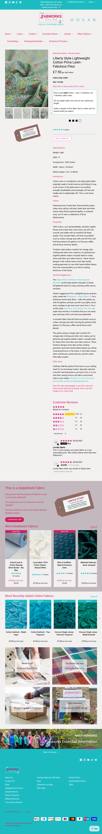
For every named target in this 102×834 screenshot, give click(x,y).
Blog (39, 781)
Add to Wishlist (62, 138)
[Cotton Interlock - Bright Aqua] (16, 614)
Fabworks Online (60, 53)
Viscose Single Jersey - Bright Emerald (89, 633)
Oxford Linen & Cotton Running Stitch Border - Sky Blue (16, 566)
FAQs (7, 785)
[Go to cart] (94, 20)
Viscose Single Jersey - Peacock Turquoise (64, 633)
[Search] (83, 20)
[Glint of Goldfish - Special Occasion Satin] (65, 544)
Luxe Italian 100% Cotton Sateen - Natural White (40, 565)
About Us (9, 777)
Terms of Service (12, 795)
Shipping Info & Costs (14, 788)
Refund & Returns (12, 799)
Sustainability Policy (77, 781)
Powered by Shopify (12, 826)
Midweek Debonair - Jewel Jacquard (89, 563)
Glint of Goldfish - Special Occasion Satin (64, 565)
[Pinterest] (20, 2)
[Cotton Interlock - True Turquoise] (40, 614)
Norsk (91, 2)
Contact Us (9, 781)
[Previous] (11, 78)
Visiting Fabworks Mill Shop (48, 777)
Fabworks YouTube (45, 785)
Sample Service (11, 792)
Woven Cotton (74, 53)
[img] (66, 441)
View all (93, 527)
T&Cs (71, 785)
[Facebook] (6, 2)
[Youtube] (13, 2)
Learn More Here (14, 519)
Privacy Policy (74, 777)
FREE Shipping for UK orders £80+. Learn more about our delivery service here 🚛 (51, 4)
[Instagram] (10, 2)
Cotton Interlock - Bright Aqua (16, 633)
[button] (58, 414)
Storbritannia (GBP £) (75, 2)
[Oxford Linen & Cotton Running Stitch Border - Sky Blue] (16, 544)
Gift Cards (41, 788)
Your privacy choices (13, 802)
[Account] (89, 20)
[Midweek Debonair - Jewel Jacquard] (89, 544)
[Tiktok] (17, 2)
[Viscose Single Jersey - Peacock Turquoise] (65, 614)
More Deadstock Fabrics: (21, 526)
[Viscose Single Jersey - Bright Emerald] (89, 614)
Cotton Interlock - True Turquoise (40, 633)
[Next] (42, 78)
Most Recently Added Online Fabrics (29, 596)
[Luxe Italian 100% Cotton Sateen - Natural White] (40, 544)
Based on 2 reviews (61, 409)
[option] (26, 78)
